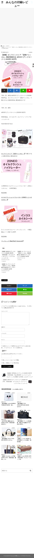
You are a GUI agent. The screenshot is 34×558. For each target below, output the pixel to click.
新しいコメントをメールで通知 (11, 360)
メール (3, 333)
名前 (3, 327)
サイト (3, 339)
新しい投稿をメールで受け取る (11, 363)
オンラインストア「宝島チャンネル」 (12, 153)
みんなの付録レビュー (17, 3)
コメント (4, 311)
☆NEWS (5, 280)
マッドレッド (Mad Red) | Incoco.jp (11, 241)
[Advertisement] (17, 26)
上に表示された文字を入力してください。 (12, 353)
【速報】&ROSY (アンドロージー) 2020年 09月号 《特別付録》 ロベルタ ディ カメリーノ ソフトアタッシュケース (8, 255)
